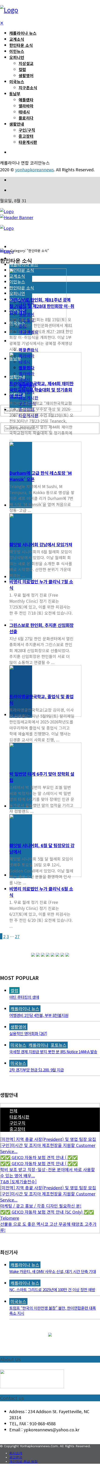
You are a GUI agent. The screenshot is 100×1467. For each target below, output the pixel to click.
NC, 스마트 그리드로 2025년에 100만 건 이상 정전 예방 (52, 1289)
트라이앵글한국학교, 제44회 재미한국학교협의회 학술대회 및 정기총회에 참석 (41, 389)
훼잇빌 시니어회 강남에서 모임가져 (40, 544)
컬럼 (22, 69)
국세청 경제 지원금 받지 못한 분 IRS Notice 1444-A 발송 (53, 1051)
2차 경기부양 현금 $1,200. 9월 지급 (36, 1070)
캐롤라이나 (38, 1045)
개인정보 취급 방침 (23, 1461)
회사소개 (15, 1453)
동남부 (14, 93)
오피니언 (16, 57)
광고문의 (15, 1457)
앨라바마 (26, 106)
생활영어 (26, 75)
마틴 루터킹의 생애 (24, 997)
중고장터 (26, 136)
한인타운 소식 (21, 45)
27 (17, 936)
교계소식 (16, 39)
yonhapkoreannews (34, 169)
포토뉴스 (59, 1045)
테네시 (24, 112)
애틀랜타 (26, 100)
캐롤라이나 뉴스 (23, 33)
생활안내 (16, 124)
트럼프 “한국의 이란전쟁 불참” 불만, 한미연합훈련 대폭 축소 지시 (52, 1310)
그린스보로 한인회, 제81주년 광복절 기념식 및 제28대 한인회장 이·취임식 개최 (41, 305)
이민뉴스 (16, 51)
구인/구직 (27, 130)
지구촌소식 (28, 87)
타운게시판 (28, 142)
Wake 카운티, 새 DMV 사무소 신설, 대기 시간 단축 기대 (52, 1271)
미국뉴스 (16, 81)
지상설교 (26, 63)
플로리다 (26, 118)
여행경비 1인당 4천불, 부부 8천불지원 (38, 1015)
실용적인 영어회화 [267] (28, 1033)
